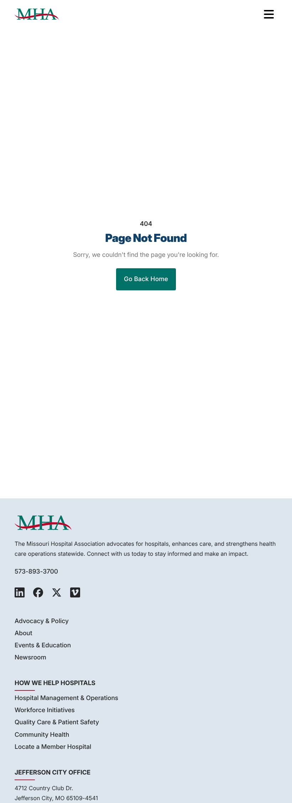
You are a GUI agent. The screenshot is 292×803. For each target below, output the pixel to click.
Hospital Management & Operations (66, 698)
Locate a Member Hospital (53, 747)
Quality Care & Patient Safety (57, 722)
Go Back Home (146, 279)
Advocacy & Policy (42, 621)
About (23, 633)
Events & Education (43, 645)
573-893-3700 (36, 571)
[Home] (37, 14)
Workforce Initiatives (45, 710)
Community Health (42, 735)
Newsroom (30, 657)
